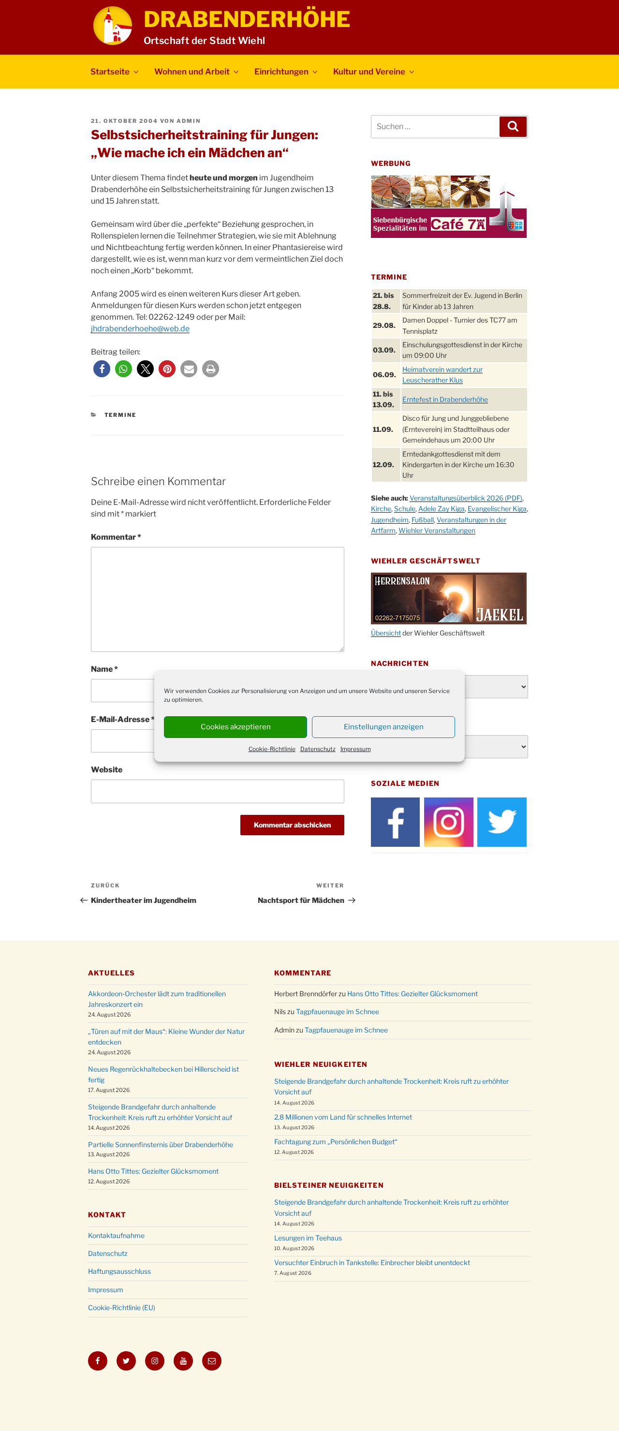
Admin (189, 121)
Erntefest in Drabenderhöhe (445, 399)
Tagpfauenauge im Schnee (337, 1011)
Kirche (381, 508)
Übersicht (386, 633)
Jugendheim (390, 520)
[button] (101, 368)
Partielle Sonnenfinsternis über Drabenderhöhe (160, 1144)
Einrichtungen (281, 71)
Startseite (110, 71)
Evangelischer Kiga (497, 508)
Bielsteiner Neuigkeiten (329, 1185)
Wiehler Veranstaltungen (436, 530)
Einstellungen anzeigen (384, 727)
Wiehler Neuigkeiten (321, 1064)
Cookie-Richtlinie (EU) (121, 1307)
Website (106, 769)
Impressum (355, 748)
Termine (120, 415)
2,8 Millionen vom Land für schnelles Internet (343, 1117)
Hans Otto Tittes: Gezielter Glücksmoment (153, 1171)
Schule (404, 508)
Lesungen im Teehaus (308, 1238)
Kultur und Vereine (369, 71)
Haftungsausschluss (119, 1271)
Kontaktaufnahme (116, 1235)
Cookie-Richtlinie (272, 748)
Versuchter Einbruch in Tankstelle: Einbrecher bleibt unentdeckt (372, 1262)
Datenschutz (318, 748)
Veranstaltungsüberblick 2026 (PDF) (466, 498)
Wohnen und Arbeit (192, 71)
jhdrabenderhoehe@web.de (140, 328)
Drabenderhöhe (247, 19)
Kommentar (116, 537)
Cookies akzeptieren (236, 727)
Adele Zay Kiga (441, 508)
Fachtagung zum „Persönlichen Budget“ (336, 1141)
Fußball (423, 520)
